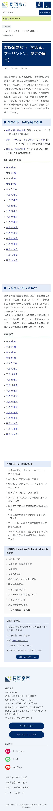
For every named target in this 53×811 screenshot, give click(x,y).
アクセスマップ (27, 726)
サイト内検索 (45, 12)
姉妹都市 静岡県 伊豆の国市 (23, 493)
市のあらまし (29, 31)
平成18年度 (12, 260)
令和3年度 (11, 178)
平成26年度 (12, 217)
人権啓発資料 (14, 574)
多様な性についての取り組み (22, 579)
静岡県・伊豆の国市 (16, 149)
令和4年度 (11, 173)
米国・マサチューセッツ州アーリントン (25, 140)
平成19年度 (12, 255)
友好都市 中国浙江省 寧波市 (23, 479)
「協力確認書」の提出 (19, 610)
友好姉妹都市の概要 (18, 605)
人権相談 (12, 569)
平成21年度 (12, 244)
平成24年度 (12, 227)
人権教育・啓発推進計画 (20, 564)
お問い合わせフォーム (27, 657)
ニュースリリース (15, 793)
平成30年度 (12, 195)
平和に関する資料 (16, 590)
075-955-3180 (20, 640)
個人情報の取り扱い (17, 782)
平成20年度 (12, 249)
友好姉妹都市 (8, 35)
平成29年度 (12, 200)
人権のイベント (15, 559)
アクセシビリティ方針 (18, 787)
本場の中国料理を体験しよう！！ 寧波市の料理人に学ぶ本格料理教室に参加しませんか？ (28, 535)
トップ (5, 31)
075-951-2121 (18, 700)
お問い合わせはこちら (26, 735)
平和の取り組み (15, 584)
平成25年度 (12, 222)
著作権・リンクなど (17, 777)
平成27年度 (12, 211)
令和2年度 (11, 184)
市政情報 (15, 31)
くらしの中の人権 (16, 600)
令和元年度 (11, 189)
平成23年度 (12, 233)
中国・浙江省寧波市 (16, 130)
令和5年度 (11, 167)
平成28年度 (12, 206)
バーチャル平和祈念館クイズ (22, 595)
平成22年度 (12, 238)
